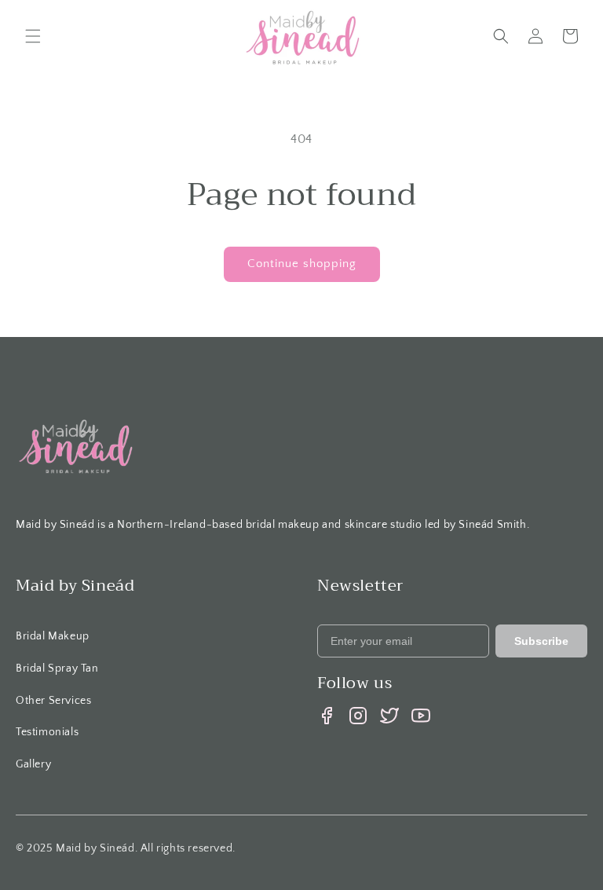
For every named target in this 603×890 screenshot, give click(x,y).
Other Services (53, 700)
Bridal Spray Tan (57, 668)
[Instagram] (358, 715)
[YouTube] (420, 715)
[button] (33, 36)
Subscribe (541, 641)
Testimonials (47, 732)
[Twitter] (389, 715)
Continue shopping (301, 263)
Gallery (33, 764)
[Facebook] (326, 715)
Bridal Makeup (53, 636)
